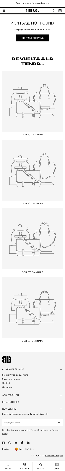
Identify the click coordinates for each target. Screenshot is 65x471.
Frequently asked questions (15, 375)
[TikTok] (22, 442)
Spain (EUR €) (25, 449)
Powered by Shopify (54, 455)
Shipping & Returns (11, 379)
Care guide (7, 387)
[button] (60, 11)
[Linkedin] (28, 442)
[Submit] (59, 422)
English (5, 449)
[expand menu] (4, 11)
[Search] (54, 11)
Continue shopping (33, 38)
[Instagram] (10, 442)
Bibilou (41, 455)
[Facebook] (3, 442)
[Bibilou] (32, 10)
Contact (6, 383)
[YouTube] (16, 442)
